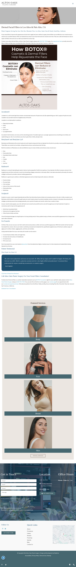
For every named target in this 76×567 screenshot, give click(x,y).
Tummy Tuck (38, 320)
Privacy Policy (22, 498)
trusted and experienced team (11, 284)
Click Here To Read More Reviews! (10, 273)
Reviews (29, 535)
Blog (28, 542)
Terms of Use (43, 555)
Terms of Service (30, 498)
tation (14, 288)
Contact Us (30, 544)
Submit (5, 504)
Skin (38, 450)
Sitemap (49, 555)
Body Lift (38, 326)
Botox (38, 431)
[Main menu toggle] (73, 3)
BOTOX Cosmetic (40, 280)
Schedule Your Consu (6, 288)
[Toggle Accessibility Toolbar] (3, 558)
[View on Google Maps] (64, 534)
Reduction (38, 401)
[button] (38, 455)
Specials (29, 540)
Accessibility (28, 555)
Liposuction (38, 323)
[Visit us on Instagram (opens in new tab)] (2, 528)
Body (38, 339)
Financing (29, 537)
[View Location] (40, 483)
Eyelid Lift (38, 359)
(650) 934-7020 (43, 41)
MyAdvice (56, 553)
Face (38, 376)
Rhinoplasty (38, 365)
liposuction (25, 244)
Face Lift (38, 355)
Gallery (29, 533)
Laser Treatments (38, 438)
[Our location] (70, 564)
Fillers (38, 434)
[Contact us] (74, 564)
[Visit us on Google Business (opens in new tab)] (5, 528)
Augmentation (38, 394)
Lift (38, 397)
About (28, 529)
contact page (53, 282)
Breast (38, 413)
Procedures (30, 531)
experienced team (57, 41)
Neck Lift (38, 362)
